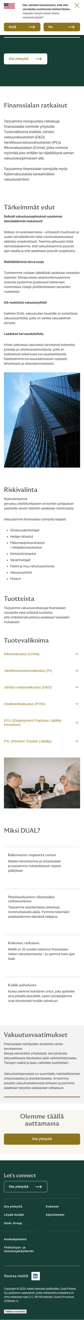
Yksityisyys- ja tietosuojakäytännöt (19, 1249)
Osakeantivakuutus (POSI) (25, 704)
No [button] (50, 27)
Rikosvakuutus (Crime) (21, 654)
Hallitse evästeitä (15, 1311)
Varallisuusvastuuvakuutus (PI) (28, 671)
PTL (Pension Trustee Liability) (28, 741)
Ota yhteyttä (42, 1139)
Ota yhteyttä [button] (18, 59)
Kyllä (12, 27)
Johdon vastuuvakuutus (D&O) (28, 687)
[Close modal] (77, 5)
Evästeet (52, 1206)
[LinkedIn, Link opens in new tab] (35, 1276)
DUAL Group (13, 1223)
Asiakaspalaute (15, 1239)
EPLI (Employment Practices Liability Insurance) (32, 723)
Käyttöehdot (55, 1215)
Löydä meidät (14, 1215)
